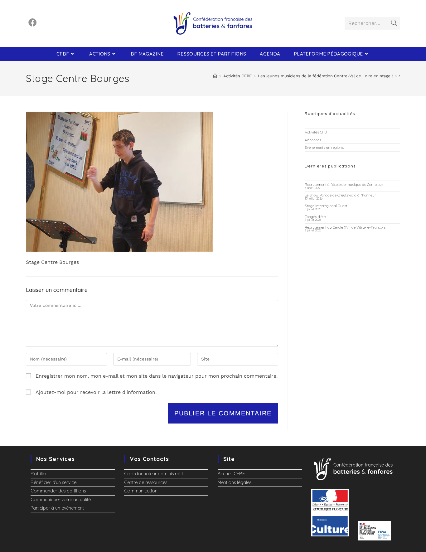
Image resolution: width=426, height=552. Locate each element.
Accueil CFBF (231, 474)
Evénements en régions (324, 147)
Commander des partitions (58, 491)
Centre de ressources (145, 482)
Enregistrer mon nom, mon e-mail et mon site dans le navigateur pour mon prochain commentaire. (157, 376)
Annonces (313, 140)
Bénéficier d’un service (53, 482)
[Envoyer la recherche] (394, 23)
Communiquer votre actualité (61, 499)
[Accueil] (215, 76)
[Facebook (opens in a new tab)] (32, 22)
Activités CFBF (317, 132)
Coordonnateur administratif (153, 474)
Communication (140, 491)
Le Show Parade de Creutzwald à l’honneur (340, 195)
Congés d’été (315, 216)
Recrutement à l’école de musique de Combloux (344, 184)
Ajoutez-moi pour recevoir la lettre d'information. (95, 392)
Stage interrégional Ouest (326, 205)
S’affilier (39, 474)
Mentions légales (234, 482)
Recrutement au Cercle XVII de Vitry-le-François (345, 227)
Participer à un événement (57, 508)
